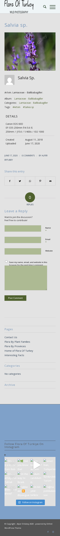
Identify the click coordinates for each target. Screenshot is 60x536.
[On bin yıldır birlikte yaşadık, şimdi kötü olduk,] (36, 491)
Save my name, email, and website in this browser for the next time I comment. (28, 263)
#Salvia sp (28, 107)
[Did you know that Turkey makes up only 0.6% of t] (24, 465)
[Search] (43, 6)
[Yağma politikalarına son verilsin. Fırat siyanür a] (50, 491)
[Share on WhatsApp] (30, 181)
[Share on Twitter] (20, 181)
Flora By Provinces (15, 346)
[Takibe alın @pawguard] (24, 491)
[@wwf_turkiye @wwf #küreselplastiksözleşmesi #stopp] (10, 491)
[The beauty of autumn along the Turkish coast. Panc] (36, 465)
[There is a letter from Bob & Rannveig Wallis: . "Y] (10, 465)
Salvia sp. (16, 24)
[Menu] (51, 6)
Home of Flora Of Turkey (18, 350)
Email (47, 241)
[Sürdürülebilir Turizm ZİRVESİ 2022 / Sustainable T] (50, 478)
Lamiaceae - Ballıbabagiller (28, 98)
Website (49, 250)
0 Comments (28, 155)
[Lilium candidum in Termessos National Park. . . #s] (36, 478)
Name (48, 229)
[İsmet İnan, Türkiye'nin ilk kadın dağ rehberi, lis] (50, 465)
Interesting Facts (14, 355)
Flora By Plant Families (17, 341)
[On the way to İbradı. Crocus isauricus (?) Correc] (24, 478)
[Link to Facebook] (48, 531)
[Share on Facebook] (10, 181)
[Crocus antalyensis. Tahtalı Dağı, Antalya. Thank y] (10, 478)
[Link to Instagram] (53, 531)
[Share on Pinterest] (40, 181)
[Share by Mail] (50, 181)
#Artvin (16, 107)
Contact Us (10, 337)
